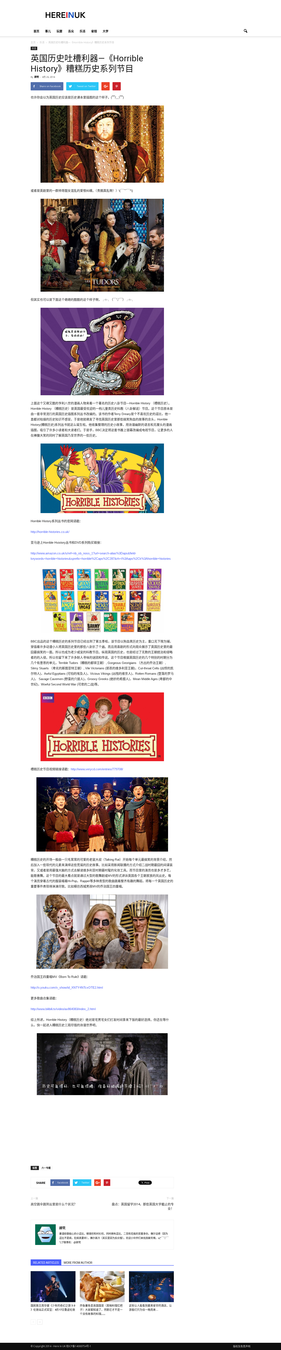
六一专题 (46, 1167)
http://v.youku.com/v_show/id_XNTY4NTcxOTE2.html (67, 987)
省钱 (94, 31)
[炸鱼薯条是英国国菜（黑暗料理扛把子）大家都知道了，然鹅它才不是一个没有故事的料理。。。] (102, 1286)
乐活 (82, 31)
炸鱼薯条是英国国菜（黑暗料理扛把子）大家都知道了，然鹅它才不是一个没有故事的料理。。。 (101, 1309)
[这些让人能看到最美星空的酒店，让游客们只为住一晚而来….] (151, 1286)
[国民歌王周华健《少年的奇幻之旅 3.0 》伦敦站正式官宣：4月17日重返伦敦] (53, 1286)
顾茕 (36, 76)
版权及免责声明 (241, 1346)
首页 (36, 31)
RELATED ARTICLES (46, 1262)
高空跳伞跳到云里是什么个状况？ (54, 1204)
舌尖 (71, 31)
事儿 (48, 31)
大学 (105, 31)
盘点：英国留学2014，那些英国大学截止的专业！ (143, 1206)
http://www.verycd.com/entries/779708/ (97, 769)
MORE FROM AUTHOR (78, 1262)
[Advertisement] (175, 15)
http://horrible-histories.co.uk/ (50, 532)
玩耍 (59, 31)
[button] (245, 31)
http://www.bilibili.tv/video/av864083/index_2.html (63, 1009)
